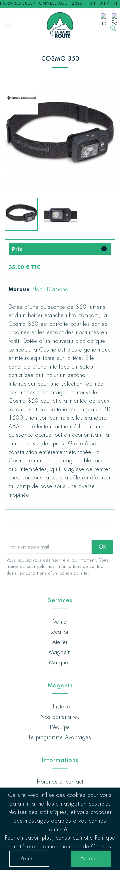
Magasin (60, 652)
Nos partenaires (60, 716)
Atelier (60, 642)
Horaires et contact (60, 781)
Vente (60, 621)
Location (60, 631)
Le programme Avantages (60, 737)
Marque (19, 288)
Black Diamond (50, 289)
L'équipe (60, 727)
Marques (60, 662)
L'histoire (60, 706)
